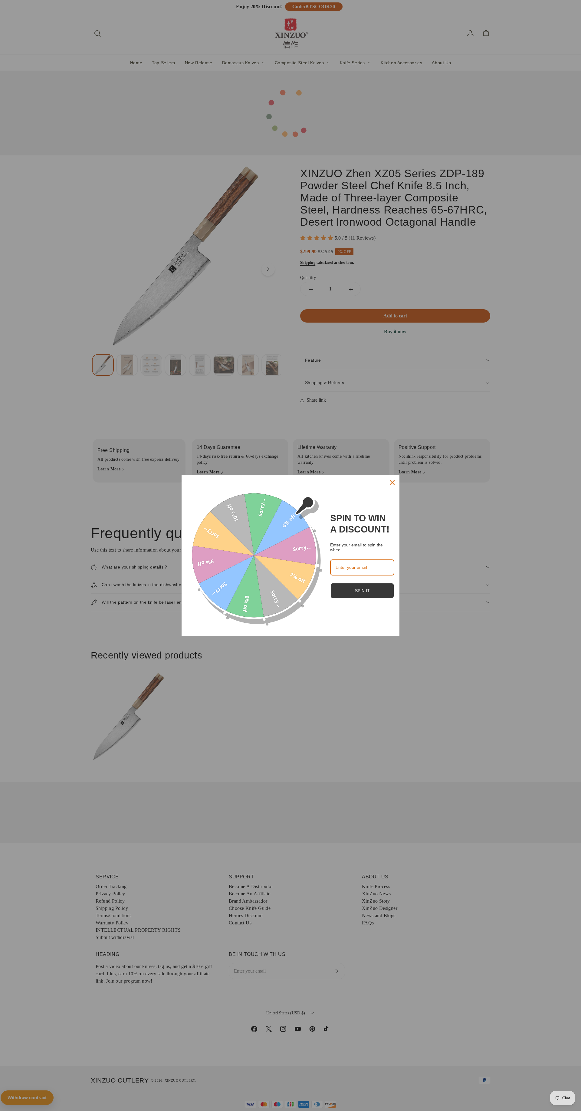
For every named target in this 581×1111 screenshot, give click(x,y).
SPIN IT (362, 590)
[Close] (392, 482)
